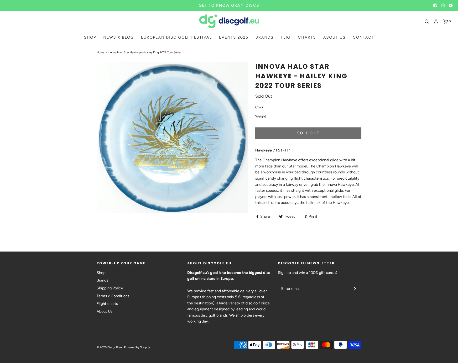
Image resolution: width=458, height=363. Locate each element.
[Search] (427, 21)
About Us (104, 311)
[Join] (354, 288)
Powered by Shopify (137, 347)
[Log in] (436, 21)
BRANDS (264, 37)
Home (100, 52)
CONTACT (363, 37)
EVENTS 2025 (233, 37)
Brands (102, 280)
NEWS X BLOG (118, 37)
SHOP (90, 37)
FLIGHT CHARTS (298, 37)
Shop (101, 272)
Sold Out (308, 133)
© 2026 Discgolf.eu (109, 347)
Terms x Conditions (113, 296)
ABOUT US (334, 37)
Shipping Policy (110, 288)
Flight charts (107, 303)
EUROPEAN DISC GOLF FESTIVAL (176, 37)
